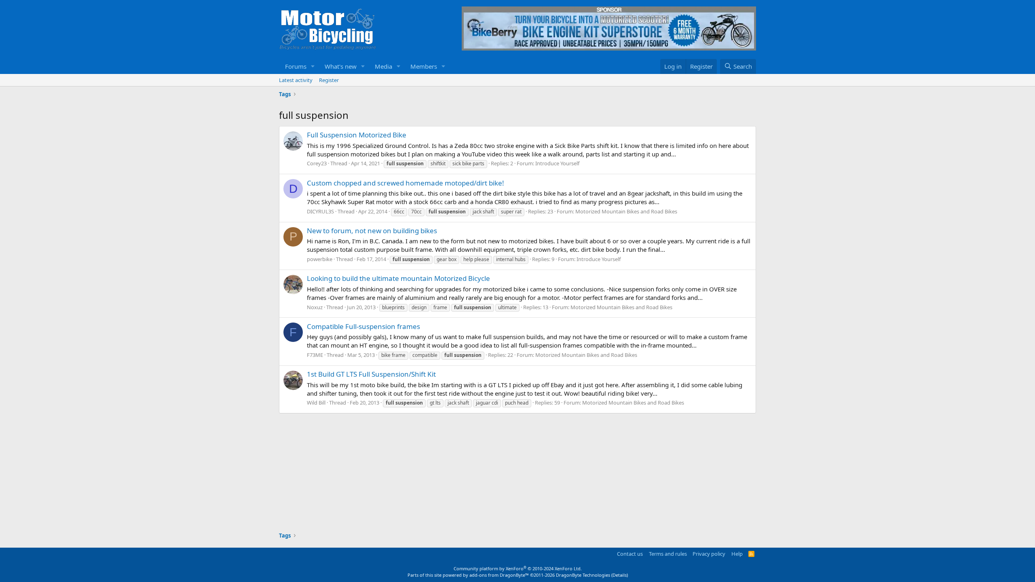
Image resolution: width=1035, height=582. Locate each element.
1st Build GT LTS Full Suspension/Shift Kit (371, 374)
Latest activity (296, 80)
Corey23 (317, 163)
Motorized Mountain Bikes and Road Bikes (626, 211)
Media (383, 66)
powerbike (319, 259)
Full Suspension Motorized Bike (356, 134)
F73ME (315, 354)
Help (737, 553)
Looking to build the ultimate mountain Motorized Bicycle (398, 278)
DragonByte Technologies (583, 575)
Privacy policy (709, 553)
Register (329, 80)
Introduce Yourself (557, 163)
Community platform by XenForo (518, 568)
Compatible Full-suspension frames (363, 326)
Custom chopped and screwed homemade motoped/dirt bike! (405, 183)
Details (620, 575)
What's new (341, 66)
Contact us (630, 553)
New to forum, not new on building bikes (372, 230)
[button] (313, 66)
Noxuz (315, 307)
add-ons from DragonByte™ (499, 575)
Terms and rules (668, 553)
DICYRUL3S (320, 211)
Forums (295, 66)
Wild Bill (316, 402)
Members (423, 66)
